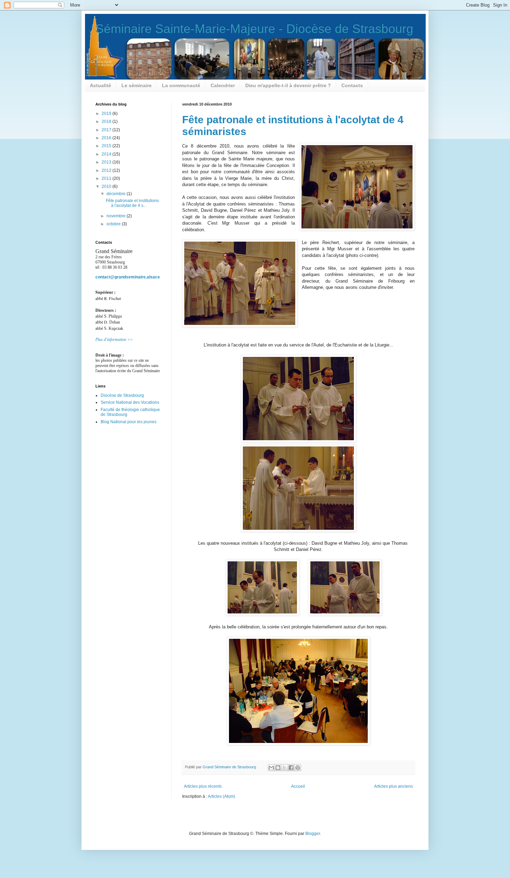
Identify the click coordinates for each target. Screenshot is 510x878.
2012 (107, 170)
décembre (117, 193)
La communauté (181, 85)
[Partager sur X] (284, 767)
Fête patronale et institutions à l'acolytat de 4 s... (132, 203)
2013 (107, 162)
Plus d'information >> (114, 339)
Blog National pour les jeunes (128, 421)
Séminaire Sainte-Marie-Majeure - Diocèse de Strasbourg (254, 29)
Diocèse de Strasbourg (122, 395)
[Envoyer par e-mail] (271, 767)
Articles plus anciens (393, 786)
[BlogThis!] (277, 767)
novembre (117, 216)
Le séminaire (136, 85)
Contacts (352, 85)
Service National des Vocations (130, 402)
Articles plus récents (203, 786)
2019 (107, 113)
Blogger (312, 833)
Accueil (298, 786)
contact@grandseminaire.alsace (127, 277)
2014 (107, 154)
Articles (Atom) (221, 796)
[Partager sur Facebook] (291, 767)
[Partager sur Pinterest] (297, 767)
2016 (107, 137)
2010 (107, 186)
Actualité (100, 85)
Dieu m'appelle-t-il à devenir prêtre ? (288, 85)
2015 (107, 145)
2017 (107, 129)
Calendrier (223, 85)
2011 (107, 178)
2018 (107, 121)
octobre (114, 223)
